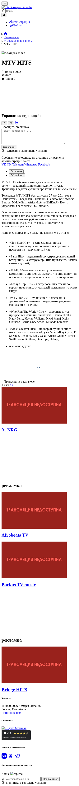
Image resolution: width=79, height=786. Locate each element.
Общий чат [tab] (17, 175)
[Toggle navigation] (5, 4)
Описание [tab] (16, 171)
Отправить (9, 147)
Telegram (18, 164)
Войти (17, 25)
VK (4, 164)
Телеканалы (11, 37)
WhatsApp (31, 164)
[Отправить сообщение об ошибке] (16, 123)
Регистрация (21, 22)
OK (9, 164)
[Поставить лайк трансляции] (4, 123)
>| (13, 385)
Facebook (44, 164)
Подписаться (50, 779)
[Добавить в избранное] (10, 123)
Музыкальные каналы (18, 40)
